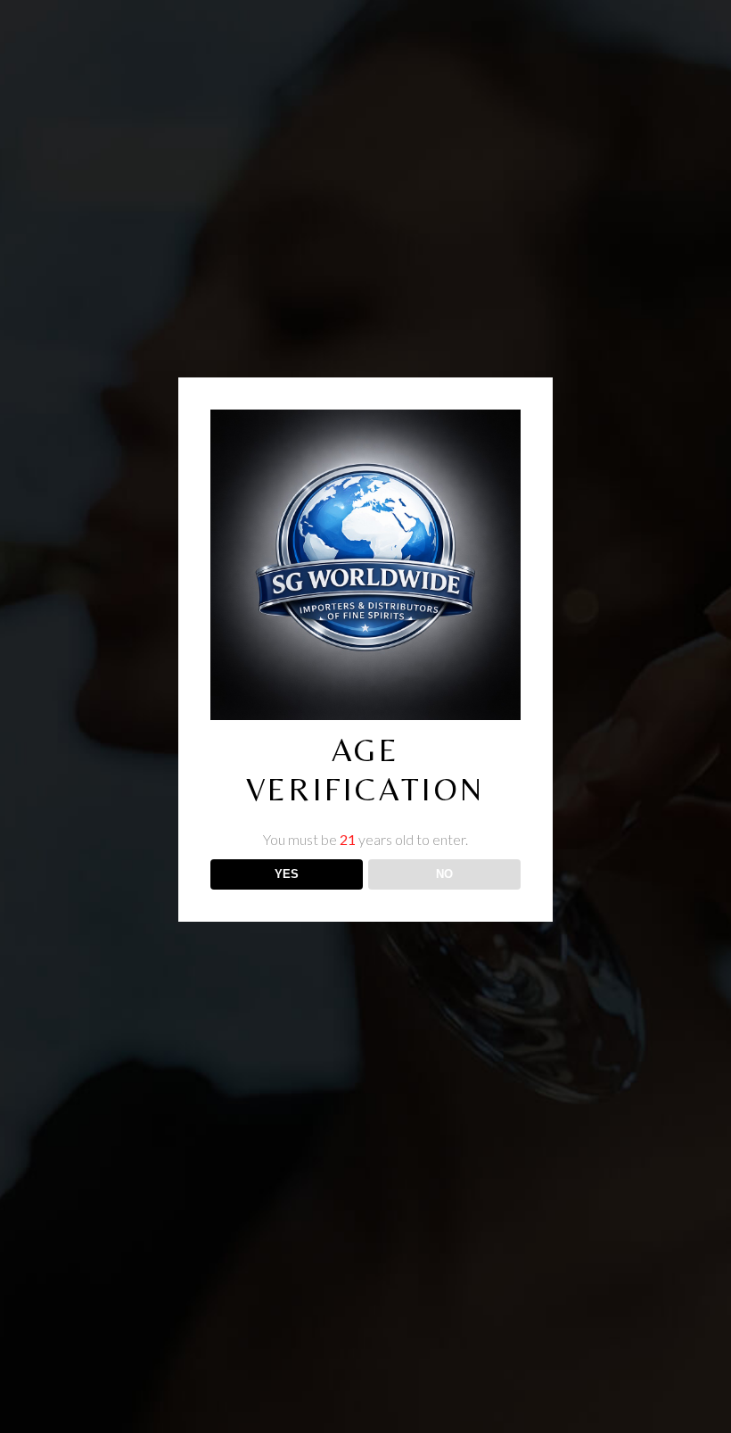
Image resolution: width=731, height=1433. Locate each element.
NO (444, 874)
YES (287, 874)
